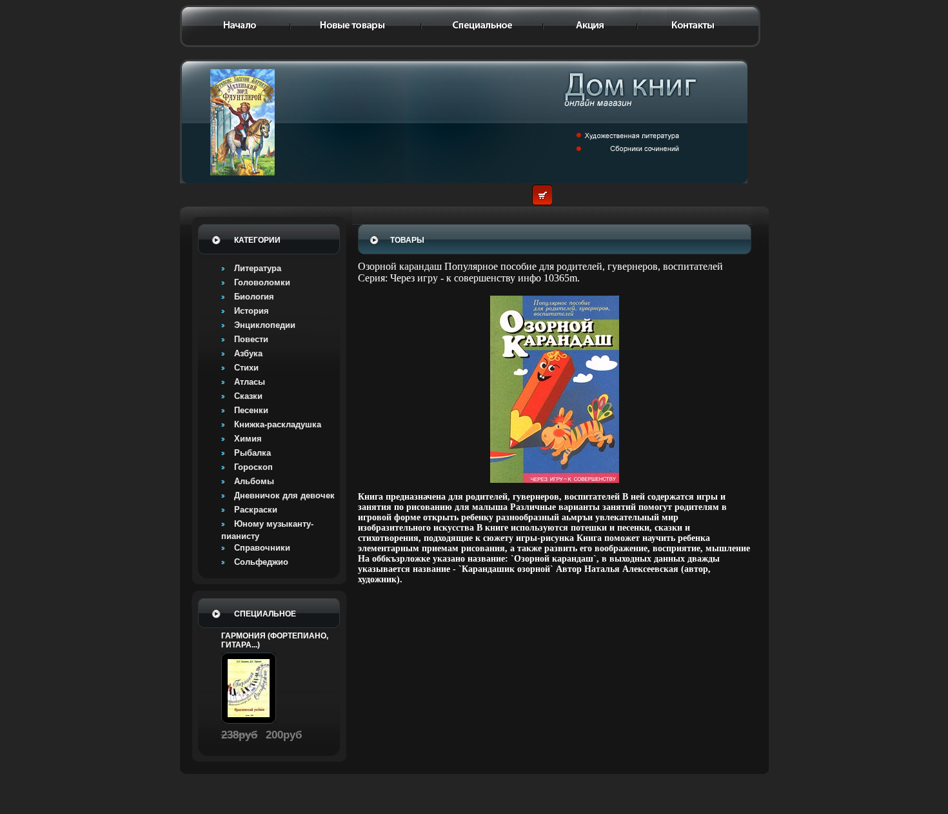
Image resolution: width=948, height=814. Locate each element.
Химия (248, 438)
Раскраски (255, 509)
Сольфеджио (261, 562)
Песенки (251, 410)
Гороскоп (253, 467)
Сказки (248, 396)
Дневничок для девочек (284, 495)
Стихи (246, 367)
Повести (251, 339)
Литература (257, 268)
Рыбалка (252, 453)
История (251, 311)
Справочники (262, 548)
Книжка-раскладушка (277, 424)
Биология (254, 296)
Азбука (248, 353)
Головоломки (262, 282)
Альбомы (254, 481)
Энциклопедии (264, 325)
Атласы (249, 382)
